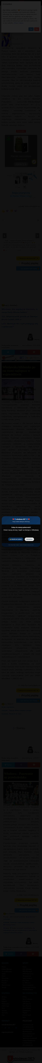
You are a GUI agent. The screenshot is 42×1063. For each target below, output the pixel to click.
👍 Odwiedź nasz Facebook (16, 539)
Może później (29, 539)
